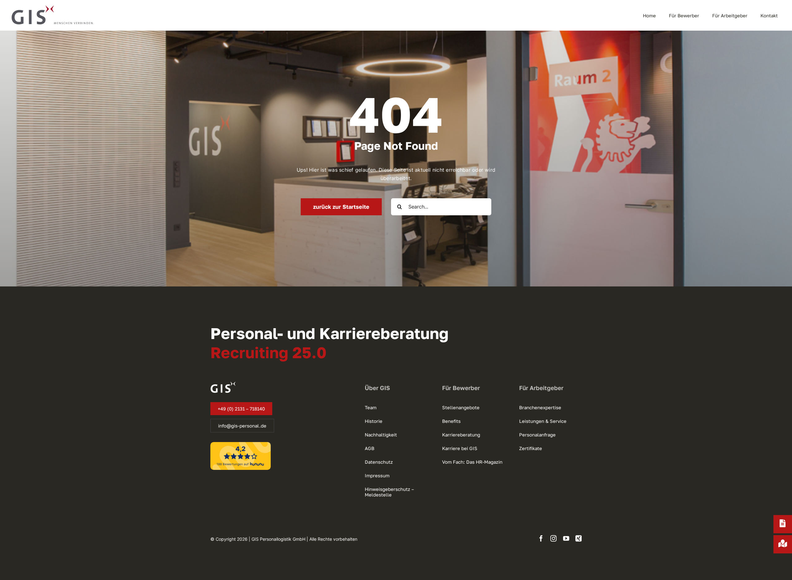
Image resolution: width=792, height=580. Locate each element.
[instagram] (553, 538)
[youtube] (566, 538)
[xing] (578, 538)
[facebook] (541, 538)
